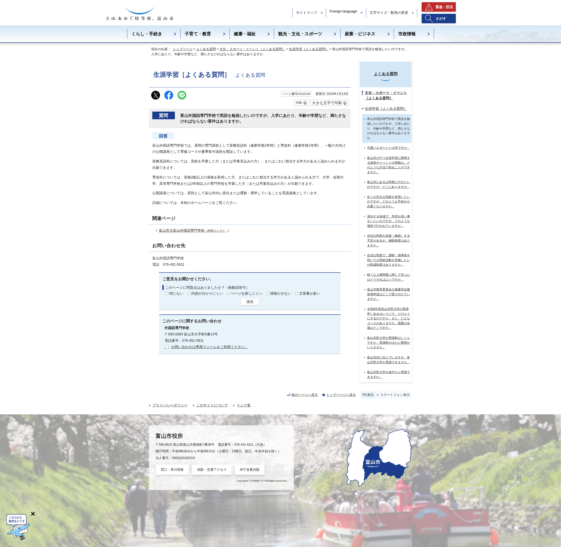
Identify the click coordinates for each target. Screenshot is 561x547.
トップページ (182, 49)
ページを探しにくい (246, 293)
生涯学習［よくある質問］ (308, 49)
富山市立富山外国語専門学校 (192, 230)
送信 (249, 301)
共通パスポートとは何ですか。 (388, 148)
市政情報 (407, 33)
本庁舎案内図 (249, 469)
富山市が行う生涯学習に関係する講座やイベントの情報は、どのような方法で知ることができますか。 (388, 165)
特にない (176, 293)
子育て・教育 (198, 33)
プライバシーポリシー (170, 405)
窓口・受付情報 (172, 469)
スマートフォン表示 (395, 395)
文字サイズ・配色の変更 (389, 12)
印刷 (299, 102)
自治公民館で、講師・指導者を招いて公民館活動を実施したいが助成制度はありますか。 (388, 259)
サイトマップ (306, 12)
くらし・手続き (146, 33)
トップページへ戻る (341, 395)
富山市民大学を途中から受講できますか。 (388, 374)
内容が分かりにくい (207, 293)
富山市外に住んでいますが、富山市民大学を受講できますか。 (388, 360)
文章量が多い (309, 293)
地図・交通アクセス (212, 469)
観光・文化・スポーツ (300, 33)
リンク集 (244, 405)
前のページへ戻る (304, 395)
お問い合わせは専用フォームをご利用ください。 (209, 347)
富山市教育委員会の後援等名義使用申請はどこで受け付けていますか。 (388, 294)
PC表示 (368, 395)
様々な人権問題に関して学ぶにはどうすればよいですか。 (388, 277)
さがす (441, 18)
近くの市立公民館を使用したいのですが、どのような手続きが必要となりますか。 (388, 201)
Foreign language (343, 11)
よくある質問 (206, 49)
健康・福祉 (245, 33)
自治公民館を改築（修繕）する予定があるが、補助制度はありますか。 (388, 240)
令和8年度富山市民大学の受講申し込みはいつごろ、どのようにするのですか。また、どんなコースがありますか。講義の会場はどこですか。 (388, 318)
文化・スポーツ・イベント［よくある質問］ (252, 49)
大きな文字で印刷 (327, 103)
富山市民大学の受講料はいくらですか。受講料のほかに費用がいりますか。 (388, 342)
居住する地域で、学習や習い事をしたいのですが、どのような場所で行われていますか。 (388, 221)
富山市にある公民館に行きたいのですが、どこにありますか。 (388, 184)
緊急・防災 (444, 7)
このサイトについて (212, 405)
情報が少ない (280, 293)
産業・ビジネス (360, 33)
